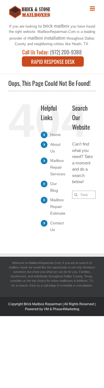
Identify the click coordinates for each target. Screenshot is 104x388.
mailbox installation (46, 37)
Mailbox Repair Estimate (57, 206)
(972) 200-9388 (66, 52)
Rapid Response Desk (53, 61)
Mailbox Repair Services (57, 167)
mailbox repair (18, 267)
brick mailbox (56, 25)
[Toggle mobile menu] (93, 8)
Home (55, 134)
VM (46, 309)
